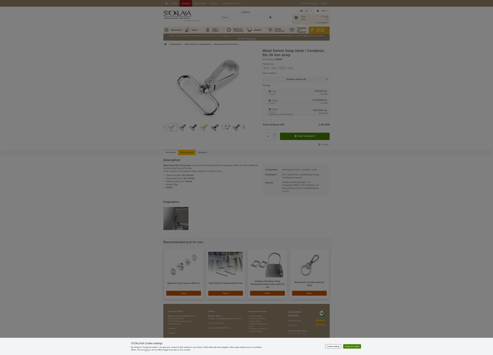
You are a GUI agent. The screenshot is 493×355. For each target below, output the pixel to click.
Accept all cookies (352, 346)
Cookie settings (333, 346)
